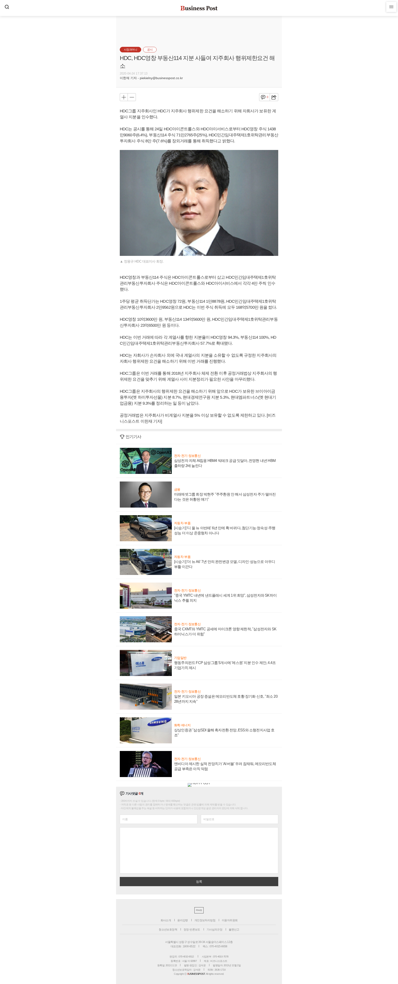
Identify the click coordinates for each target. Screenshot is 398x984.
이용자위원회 (229, 920)
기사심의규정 (214, 929)
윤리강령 (182, 920)
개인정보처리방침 (204, 920)
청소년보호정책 (168, 929)
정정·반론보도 (192, 929)
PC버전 (199, 910)
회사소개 (166, 920)
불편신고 (234, 929)
